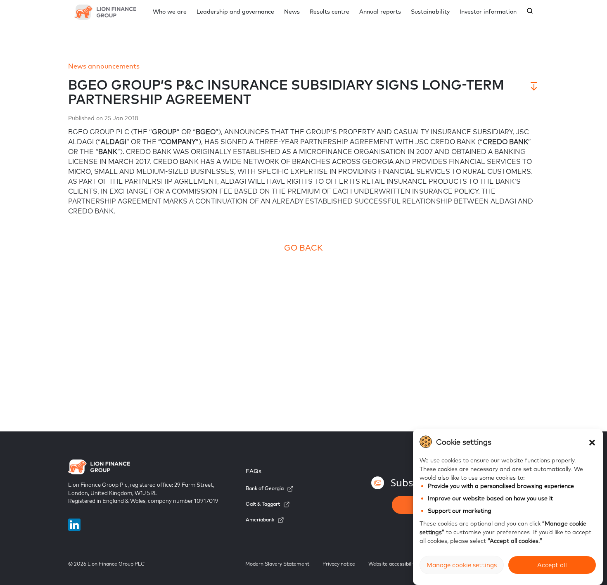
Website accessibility (392, 564)
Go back (303, 247)
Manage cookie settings (462, 565)
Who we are (170, 11)
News (292, 11)
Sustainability (430, 11)
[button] (592, 442)
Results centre (329, 11)
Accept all (552, 565)
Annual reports (380, 11)
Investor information (488, 11)
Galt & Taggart (263, 504)
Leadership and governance (235, 11)
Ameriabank (260, 519)
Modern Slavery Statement (277, 564)
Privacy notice (338, 564)
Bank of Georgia (265, 488)
